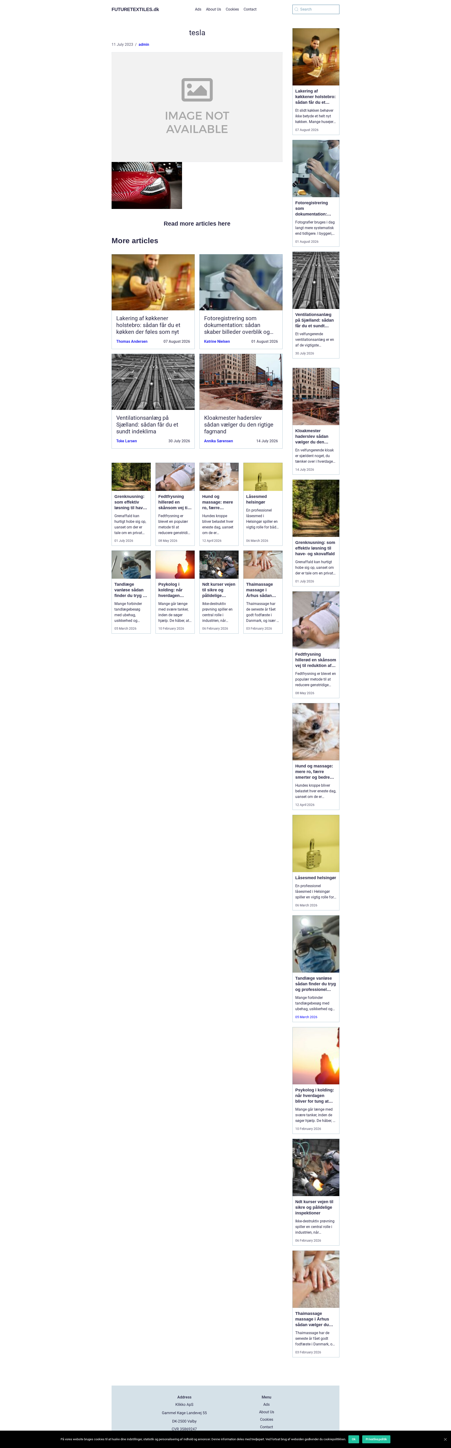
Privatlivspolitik (376, 1439)
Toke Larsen (126, 441)
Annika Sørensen (218, 441)
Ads (198, 9)
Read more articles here (197, 223)
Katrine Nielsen (217, 341)
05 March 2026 (306, 1017)
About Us (213, 9)
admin (144, 44)
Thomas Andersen (132, 341)
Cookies (232, 9)
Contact (250, 9)
